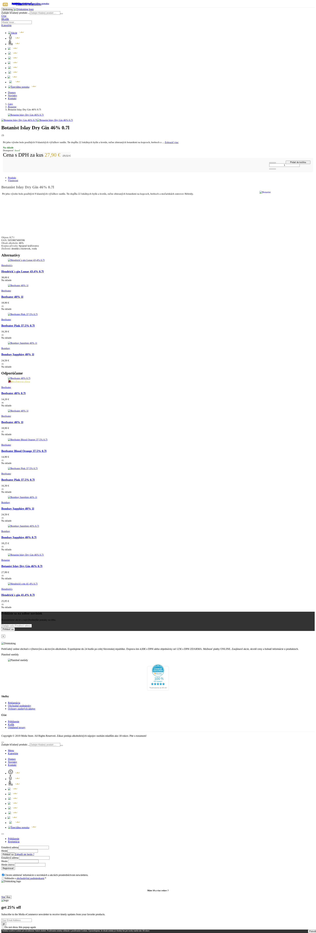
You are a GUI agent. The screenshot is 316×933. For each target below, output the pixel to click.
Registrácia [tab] (13, 841)
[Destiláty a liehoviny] (13, 63)
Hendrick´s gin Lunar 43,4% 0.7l (22, 271)
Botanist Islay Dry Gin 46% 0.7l (21, 566)
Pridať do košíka (298, 162)
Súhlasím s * (25, 878)
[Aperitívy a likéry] (13, 67)
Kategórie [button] (6, 25)
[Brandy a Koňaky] (13, 48)
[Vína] (14, 82)
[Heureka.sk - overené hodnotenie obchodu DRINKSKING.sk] (158, 689)
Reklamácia (14, 702)
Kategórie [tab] (13, 753)
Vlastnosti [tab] (13, 180)
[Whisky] (14, 44)
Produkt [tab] (12, 177)
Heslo (4, 850)
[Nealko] (13, 77)
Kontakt (12, 98)
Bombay (5, 348)
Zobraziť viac (172, 142)
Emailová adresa (9, 847)
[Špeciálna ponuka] (22, 87)
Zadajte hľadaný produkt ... (15, 12)
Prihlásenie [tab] (13, 838)
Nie (3, 897)
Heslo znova (8, 864)
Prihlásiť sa (8, 629)
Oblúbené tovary (16, 727)
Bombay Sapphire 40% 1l (17, 354)
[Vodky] (13, 58)
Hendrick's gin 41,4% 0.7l (18, 595)
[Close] (2, 833)
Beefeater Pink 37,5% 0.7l (18, 325)
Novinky (12, 95)
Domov (12, 92)
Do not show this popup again (20, 927)
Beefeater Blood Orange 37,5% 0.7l (23, 451)
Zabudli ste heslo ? (24, 854)
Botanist (12, 106)
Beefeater (6, 290)
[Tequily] (13, 72)
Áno (8, 897)
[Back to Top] (2, 742)
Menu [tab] (11, 750)
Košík (11, 724)
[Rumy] (14, 38)
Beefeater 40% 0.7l (13, 393)
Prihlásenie (13, 721)
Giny (10, 104)
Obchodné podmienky (19, 705)
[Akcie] (16, 32)
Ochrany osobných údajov (21, 708)
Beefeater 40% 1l (12, 296)
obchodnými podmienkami (30, 878)
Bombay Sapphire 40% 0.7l (18, 537)
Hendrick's (6, 265)
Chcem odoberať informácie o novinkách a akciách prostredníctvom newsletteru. (46, 875)
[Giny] (13, 53)
